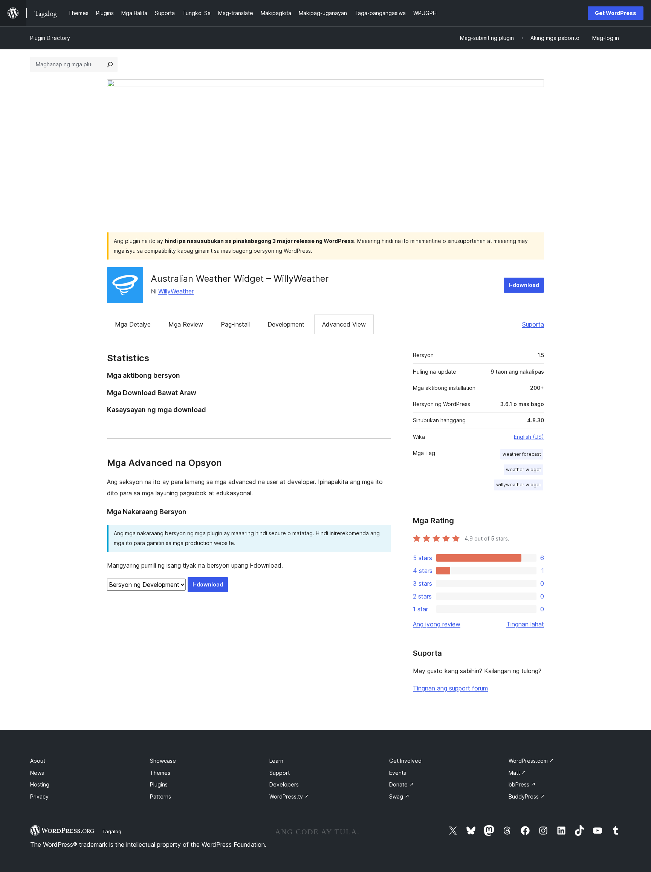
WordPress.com (531, 760)
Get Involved (405, 760)
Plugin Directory (50, 38)
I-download (524, 285)
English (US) (529, 437)
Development (285, 324)
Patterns (160, 796)
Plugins (159, 784)
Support (279, 773)
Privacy (39, 796)
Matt (517, 773)
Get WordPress (615, 13)
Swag (399, 796)
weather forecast (522, 454)
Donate (401, 784)
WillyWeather (176, 291)
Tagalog (111, 831)
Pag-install (235, 324)
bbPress (522, 784)
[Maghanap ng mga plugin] (110, 64)
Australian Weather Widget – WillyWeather (240, 278)
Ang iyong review (436, 624)
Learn (276, 760)
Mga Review (185, 324)
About (37, 760)
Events (397, 773)
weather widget (523, 469)
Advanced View (344, 324)
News (37, 773)
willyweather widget (518, 484)
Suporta (533, 324)
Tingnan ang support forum (450, 688)
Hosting (39, 784)
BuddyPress (527, 796)
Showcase (163, 760)
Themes (160, 773)
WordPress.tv (289, 796)
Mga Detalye (133, 324)
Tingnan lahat (525, 624)
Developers (284, 784)
